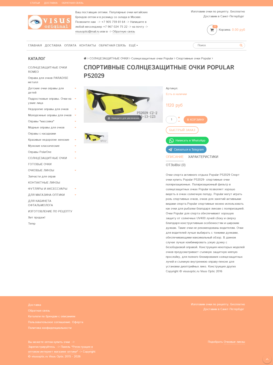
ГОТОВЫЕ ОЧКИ (39, 164)
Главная (35, 45)
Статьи (35, 3)
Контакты (87, 45)
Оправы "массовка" (41, 121)
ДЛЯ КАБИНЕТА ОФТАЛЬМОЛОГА (40, 203)
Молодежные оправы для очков (50, 115)
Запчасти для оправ (42, 176)
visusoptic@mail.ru (87, 32)
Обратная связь (73, 3)
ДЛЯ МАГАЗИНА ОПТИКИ (46, 195)
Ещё (132, 45)
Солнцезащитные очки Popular (152, 58)
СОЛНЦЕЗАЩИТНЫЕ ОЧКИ (47, 158)
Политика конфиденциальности (50, 328)
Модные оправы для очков (46, 127)
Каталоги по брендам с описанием (51, 316)
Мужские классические (44, 146)
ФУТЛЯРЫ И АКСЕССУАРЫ (47, 189)
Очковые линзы (234, 342)
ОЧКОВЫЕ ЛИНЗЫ (41, 170)
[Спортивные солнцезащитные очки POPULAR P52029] (96, 138)
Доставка (51, 3)
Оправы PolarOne (39, 152)
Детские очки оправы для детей (46, 90)
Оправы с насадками (42, 134)
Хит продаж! (36, 217)
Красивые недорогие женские (48, 140)
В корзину (195, 120)
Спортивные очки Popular (193, 58)
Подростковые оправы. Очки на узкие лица (49, 101)
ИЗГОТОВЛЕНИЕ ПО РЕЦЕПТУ (50, 211)
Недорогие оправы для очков (48, 109)
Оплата (70, 45)
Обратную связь (124, 32)
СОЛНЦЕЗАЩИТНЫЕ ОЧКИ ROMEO (47, 70)
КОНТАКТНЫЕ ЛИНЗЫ (44, 183)
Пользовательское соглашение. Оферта (55, 322)
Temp (31, 224)
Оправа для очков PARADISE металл (48, 80)
